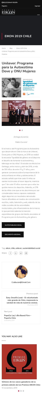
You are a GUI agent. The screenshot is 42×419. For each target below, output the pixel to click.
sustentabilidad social (31, 248)
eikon (8, 248)
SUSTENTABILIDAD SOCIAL (13, 225)
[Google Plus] (15, 253)
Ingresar (37, 6)
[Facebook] (10, 253)
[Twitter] (21, 253)
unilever (19, 248)
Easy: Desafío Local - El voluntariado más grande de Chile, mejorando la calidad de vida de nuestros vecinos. (22, 300)
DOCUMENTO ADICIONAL (13, 234)
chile (13, 248)
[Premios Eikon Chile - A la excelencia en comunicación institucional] (8, 13)
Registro (4, 6)
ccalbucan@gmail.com (21, 282)
